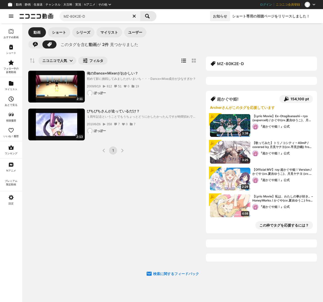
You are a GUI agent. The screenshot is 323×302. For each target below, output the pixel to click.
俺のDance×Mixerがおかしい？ (112, 73)
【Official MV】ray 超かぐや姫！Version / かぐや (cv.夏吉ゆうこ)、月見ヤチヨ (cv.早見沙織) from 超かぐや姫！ (282, 172)
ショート (59, 32)
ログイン (266, 4)
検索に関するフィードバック (176, 273)
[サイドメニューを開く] (11, 16)
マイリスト (109, 32)
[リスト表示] (184, 61)
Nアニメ (89, 4)
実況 (78, 4)
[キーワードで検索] (35, 44)
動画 (19, 4)
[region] (11, 162)
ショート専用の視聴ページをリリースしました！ (271, 16)
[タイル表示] (194, 61)
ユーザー (135, 32)
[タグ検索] (49, 44)
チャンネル (53, 4)
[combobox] (100, 16)
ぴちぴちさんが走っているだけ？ (113, 111)
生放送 (38, 4)
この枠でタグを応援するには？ (284, 225)
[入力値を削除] (134, 16)
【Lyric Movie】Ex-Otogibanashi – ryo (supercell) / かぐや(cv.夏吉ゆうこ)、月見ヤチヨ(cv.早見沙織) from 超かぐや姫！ (282, 118)
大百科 (67, 4)
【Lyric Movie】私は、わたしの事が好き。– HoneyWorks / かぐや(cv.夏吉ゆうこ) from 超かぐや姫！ (282, 198)
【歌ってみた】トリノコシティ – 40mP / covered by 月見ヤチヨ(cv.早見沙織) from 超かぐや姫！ (282, 145)
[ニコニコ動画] (36, 16)
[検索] (148, 16)
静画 (28, 4)
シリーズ (83, 32)
